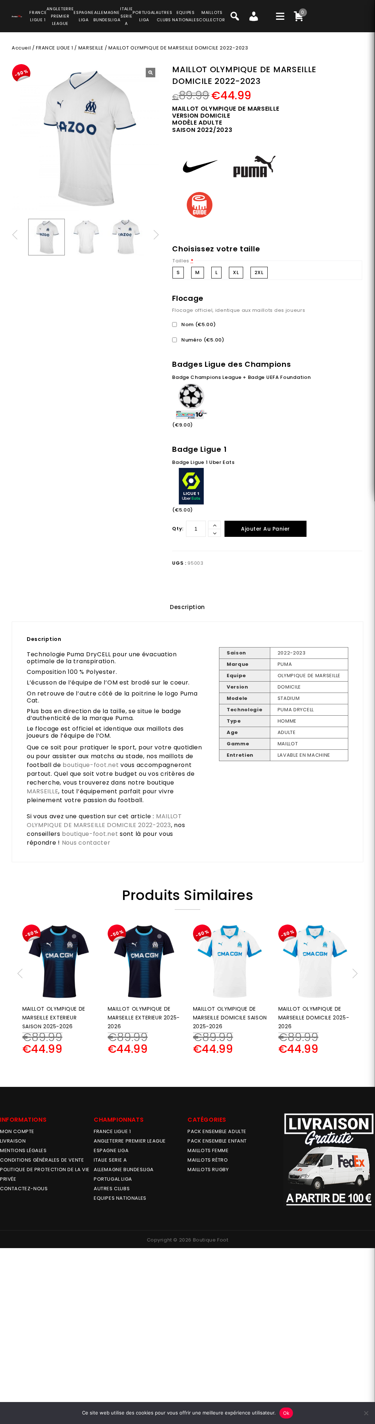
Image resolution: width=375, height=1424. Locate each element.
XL (236, 272)
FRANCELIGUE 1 (38, 16)
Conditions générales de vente (42, 1159)
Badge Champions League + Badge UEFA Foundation (241, 377)
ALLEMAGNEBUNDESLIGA (106, 16)
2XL (259, 272)
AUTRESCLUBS (164, 16)
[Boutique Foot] (17, 15)
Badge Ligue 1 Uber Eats (203, 462)
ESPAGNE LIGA (111, 1150)
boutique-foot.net (91, 765)
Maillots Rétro (208, 1159)
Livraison (13, 1140)
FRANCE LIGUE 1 (54, 47)
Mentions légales (23, 1150)
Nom (198, 324)
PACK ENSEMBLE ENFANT (217, 1140)
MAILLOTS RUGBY (208, 1169)
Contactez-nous (24, 1188)
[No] (366, 1413)
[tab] (187, 607)
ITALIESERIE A (126, 16)
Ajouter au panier (265, 528)
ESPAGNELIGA (83, 16)
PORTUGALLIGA (144, 16)
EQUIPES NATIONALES (120, 1198)
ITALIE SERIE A (110, 1159)
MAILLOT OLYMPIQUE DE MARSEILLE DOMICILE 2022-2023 (104, 820)
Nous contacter (86, 842)
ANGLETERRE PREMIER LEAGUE (60, 16)
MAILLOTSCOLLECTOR (212, 16)
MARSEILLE (90, 47)
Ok (286, 1413)
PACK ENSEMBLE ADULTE (217, 1131)
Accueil (21, 47)
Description (187, 607)
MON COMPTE (17, 1131)
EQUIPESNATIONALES (185, 16)
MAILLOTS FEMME (208, 1150)
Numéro (202, 339)
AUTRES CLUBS (112, 1188)
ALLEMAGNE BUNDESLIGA (124, 1169)
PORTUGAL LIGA (113, 1179)
